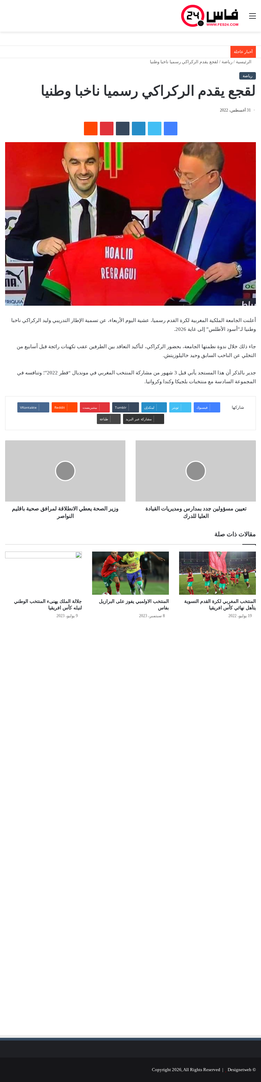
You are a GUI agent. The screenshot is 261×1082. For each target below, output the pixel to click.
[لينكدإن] (138, 128)
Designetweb (239, 1069)
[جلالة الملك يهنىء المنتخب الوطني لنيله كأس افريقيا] (43, 573)
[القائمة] (252, 18)
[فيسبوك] (170, 128)
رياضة (227, 61)
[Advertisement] (199, 697)
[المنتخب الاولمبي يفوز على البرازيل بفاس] (130, 573)
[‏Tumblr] (122, 128)
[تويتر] (154, 128)
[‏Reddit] (91, 128)
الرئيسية (244, 61)
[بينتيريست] (107, 128)
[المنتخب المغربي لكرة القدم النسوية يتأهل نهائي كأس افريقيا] (217, 573)
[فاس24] (209, 16)
